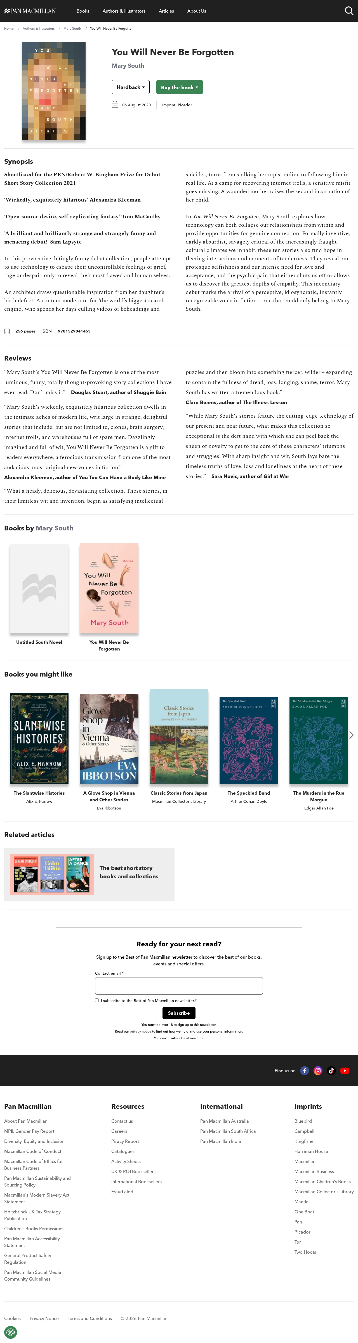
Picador (302, 1232)
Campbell (304, 1131)
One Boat (304, 1212)
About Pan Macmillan (26, 1121)
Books (83, 11)
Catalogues (123, 1151)
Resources (127, 1106)
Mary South (72, 28)
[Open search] (349, 10)
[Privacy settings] (10, 1332)
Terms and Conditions (90, 1318)
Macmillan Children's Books (323, 1181)
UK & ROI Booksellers (133, 1171)
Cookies (12, 1318)
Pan (298, 1222)
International (221, 1106)
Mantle (301, 1201)
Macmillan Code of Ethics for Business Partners (33, 1165)
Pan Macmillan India (220, 1141)
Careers (119, 1131)
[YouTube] (344, 1071)
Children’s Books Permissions (33, 1228)
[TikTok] (331, 1070)
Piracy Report (125, 1141)
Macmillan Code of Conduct (32, 1151)
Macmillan (305, 1161)
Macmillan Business (314, 1171)
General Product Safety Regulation (27, 1259)
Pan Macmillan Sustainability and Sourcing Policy (37, 1181)
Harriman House (311, 1151)
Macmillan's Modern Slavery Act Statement (36, 1198)
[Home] (30, 11)
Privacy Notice (44, 1318)
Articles (166, 11)
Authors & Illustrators (124, 11)
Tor (298, 1242)
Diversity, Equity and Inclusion (34, 1141)
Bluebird (303, 1121)
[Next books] (351, 735)
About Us (196, 11)
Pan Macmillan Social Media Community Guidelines (32, 1275)
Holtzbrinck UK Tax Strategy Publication (32, 1215)
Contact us (122, 1121)
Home (9, 28)
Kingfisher (305, 1141)
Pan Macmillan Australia (224, 1121)
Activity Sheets (126, 1161)
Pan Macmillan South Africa (228, 1131)
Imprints (308, 1106)
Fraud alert (122, 1191)
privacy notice (140, 1031)
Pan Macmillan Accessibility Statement (32, 1242)
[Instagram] (318, 1070)
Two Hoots (305, 1252)
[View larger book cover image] (54, 91)
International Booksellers (136, 1181)
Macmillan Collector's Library (324, 1191)
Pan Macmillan (28, 1106)
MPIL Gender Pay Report (29, 1131)
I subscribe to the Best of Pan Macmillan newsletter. (149, 1000)
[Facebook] (304, 1070)
